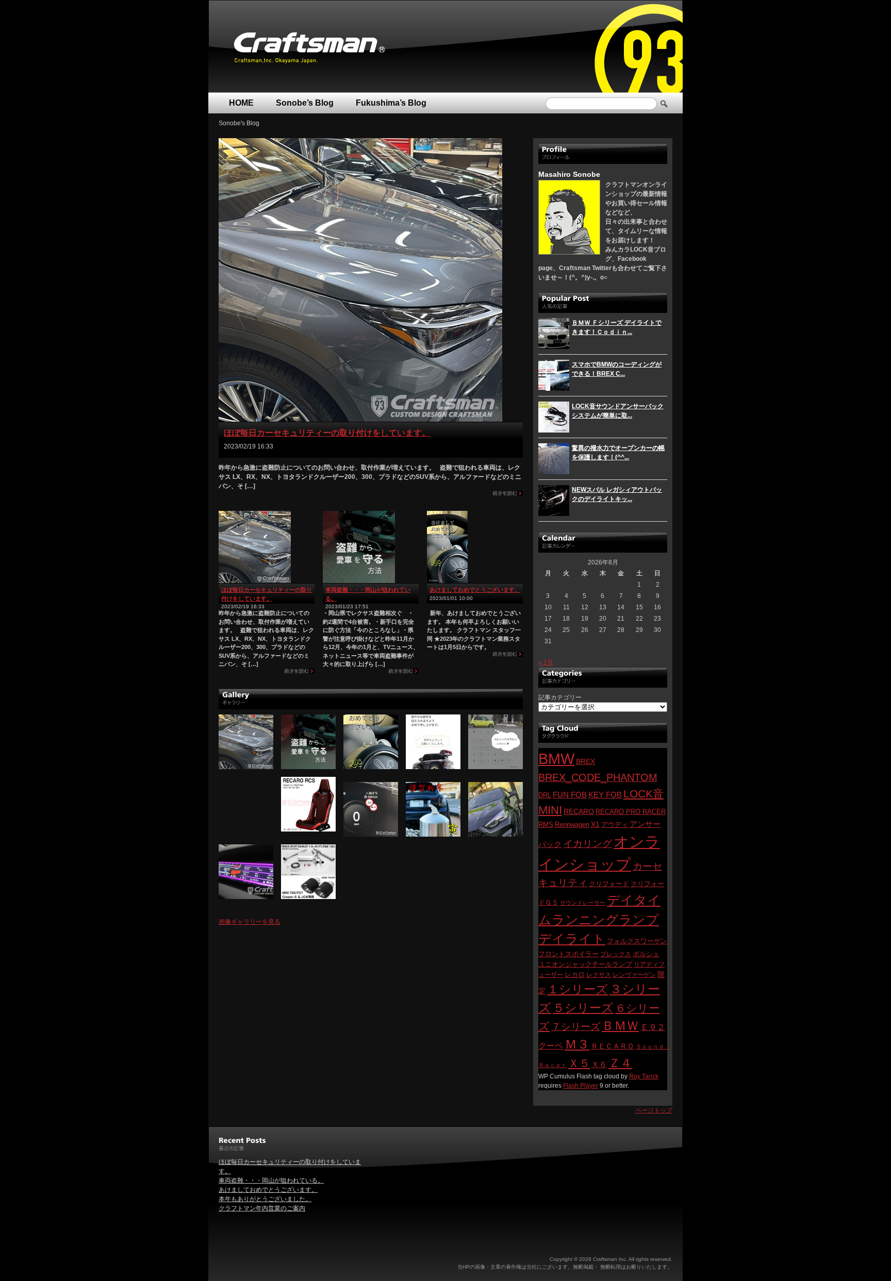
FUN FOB (570, 795)
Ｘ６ (599, 1064)
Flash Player (580, 1085)
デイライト (571, 938)
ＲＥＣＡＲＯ (612, 1046)
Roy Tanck (643, 1076)
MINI (550, 810)
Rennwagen (572, 824)
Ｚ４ (620, 1063)
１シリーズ (577, 989)
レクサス (598, 974)
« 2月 (545, 662)
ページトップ (653, 1110)
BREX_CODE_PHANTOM (597, 777)
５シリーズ (583, 1007)
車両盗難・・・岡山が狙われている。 (271, 1180)
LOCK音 (643, 794)
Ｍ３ (577, 1044)
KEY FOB (605, 795)
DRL (544, 795)
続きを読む (507, 496)
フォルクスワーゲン (637, 941)
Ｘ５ (579, 1063)
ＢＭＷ (620, 1026)
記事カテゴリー (560, 697)
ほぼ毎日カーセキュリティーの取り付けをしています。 (327, 432)
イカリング (587, 843)
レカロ (575, 974)
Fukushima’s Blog (391, 102)
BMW (556, 759)
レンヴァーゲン (634, 974)
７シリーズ (575, 1026)
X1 (595, 824)
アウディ (614, 824)
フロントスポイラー (568, 954)
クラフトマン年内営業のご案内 (262, 1208)
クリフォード (609, 884)
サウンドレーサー (582, 903)
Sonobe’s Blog (305, 102)
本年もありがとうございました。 (265, 1199)
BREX (585, 762)
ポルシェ (646, 954)
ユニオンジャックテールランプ (585, 964)
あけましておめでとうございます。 (475, 590)
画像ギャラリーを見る (249, 921)
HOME (241, 102)
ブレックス (615, 954)
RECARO (579, 811)
